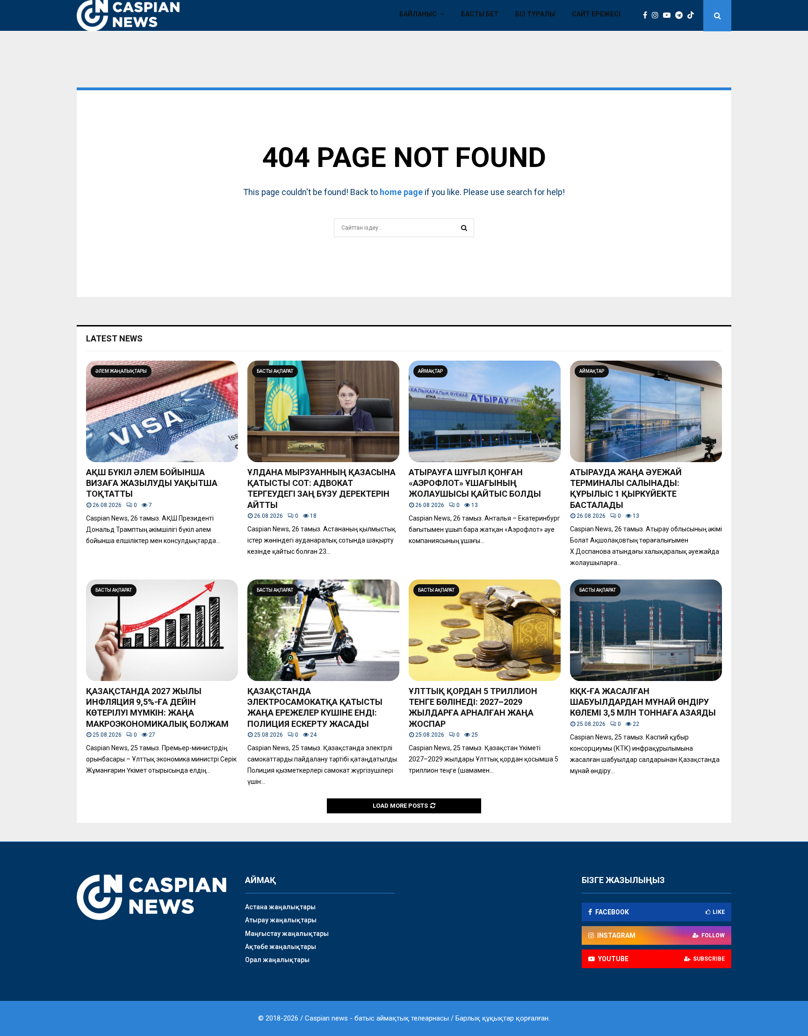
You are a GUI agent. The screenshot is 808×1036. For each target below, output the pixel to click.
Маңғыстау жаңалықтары (287, 933)
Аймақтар (430, 371)
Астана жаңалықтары (280, 907)
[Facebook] (647, 15)
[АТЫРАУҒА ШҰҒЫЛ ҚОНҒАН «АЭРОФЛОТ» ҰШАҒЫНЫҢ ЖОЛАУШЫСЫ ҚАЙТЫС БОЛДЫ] (485, 411)
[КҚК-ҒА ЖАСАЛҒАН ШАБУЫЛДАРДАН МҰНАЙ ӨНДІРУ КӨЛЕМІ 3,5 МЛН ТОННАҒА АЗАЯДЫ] (646, 630)
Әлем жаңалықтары (121, 371)
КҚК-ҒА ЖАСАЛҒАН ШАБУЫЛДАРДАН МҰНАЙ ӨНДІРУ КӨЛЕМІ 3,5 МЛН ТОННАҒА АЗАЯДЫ (643, 702)
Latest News (114, 338)
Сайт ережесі (596, 14)
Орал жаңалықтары (277, 960)
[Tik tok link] (693, 15)
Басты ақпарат (275, 371)
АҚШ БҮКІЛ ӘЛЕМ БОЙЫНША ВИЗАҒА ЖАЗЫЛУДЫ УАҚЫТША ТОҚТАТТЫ (151, 483)
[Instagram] (657, 15)
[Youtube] (669, 15)
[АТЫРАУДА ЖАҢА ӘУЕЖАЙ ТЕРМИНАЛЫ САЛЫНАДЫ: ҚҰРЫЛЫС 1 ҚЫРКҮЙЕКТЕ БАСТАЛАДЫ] (646, 411)
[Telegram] (681, 15)
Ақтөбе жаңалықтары (280, 946)
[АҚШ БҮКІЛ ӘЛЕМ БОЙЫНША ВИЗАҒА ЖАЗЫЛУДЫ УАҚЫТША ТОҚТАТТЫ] (162, 411)
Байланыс (418, 14)
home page (401, 192)
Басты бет (479, 14)
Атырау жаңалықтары (281, 920)
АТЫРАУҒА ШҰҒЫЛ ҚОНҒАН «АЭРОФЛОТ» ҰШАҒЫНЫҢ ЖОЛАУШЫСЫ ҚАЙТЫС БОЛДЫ (475, 483)
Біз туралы (535, 14)
